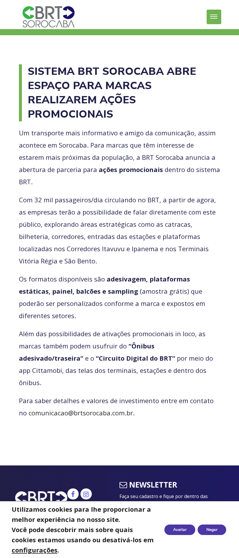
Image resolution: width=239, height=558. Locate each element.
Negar (211, 529)
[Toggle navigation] (214, 17)
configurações (34, 549)
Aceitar (180, 529)
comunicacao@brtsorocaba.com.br (81, 412)
